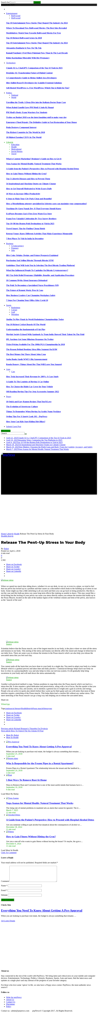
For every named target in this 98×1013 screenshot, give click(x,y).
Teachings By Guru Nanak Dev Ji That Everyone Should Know (33, 209)
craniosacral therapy (13, 708)
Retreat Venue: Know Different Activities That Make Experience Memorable (39, 234)
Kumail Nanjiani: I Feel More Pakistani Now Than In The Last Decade (37, 53)
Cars (13, 372)
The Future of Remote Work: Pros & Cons (24, 290)
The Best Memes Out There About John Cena (26, 354)
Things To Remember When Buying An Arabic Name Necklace (33, 411)
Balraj (6, 549)
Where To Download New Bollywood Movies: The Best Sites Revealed (36, 28)
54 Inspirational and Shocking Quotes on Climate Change (31, 184)
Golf (13, 312)
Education (15, 144)
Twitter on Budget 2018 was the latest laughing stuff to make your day (36, 117)
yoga (50, 708)
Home (3, 534)
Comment (5, 881)
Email (4, 890)
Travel (13, 154)
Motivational (16, 149)
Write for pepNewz (14, 997)
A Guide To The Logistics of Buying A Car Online (27, 382)
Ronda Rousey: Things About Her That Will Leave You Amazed (34, 364)
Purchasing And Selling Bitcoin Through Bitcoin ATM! (30, 260)
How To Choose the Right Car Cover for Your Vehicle (29, 387)
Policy (8, 1006)
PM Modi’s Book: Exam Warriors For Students (26, 112)
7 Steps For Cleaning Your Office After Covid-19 (27, 300)
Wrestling (15, 314)
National (14, 95)
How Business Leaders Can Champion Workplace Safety (30, 295)
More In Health (12, 737)
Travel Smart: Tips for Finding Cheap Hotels (25, 228)
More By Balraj (12, 735)
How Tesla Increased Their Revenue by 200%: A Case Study (32, 376)
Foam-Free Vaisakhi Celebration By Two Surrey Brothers (31, 219)
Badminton (15, 307)
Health (14, 147)
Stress (45, 708)
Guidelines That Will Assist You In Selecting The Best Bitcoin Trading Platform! (40, 265)
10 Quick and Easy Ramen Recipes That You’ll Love (28, 402)
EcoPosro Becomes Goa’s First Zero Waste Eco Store (29, 214)
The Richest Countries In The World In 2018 (25, 132)
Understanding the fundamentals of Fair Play (25, 329)
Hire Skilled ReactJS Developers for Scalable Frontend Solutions (34, 83)
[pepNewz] (8, 454)
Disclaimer (10, 1004)
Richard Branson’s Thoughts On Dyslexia (24, 728)
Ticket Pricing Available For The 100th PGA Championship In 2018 (35, 344)
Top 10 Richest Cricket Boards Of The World (25, 324)
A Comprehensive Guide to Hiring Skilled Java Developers (31, 78)
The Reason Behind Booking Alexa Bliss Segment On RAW (31, 349)
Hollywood (15, 18)
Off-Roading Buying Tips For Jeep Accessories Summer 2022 (32, 391)
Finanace (15, 248)
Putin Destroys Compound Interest (21, 127)
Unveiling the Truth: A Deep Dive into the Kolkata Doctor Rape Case (36, 102)
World (13, 97)
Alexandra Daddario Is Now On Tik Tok (23, 48)
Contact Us (10, 1002)
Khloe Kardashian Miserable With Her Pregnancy (28, 58)
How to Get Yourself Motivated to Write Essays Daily (29, 189)
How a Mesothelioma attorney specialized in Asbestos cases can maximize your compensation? (46, 204)
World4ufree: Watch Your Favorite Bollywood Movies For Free (33, 33)
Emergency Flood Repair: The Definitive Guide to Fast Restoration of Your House (41, 122)
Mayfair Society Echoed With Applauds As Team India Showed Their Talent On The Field (45, 334)
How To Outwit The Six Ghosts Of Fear (22, 731)
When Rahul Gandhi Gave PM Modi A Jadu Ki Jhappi (30, 107)
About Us (10, 1000)
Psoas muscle (38, 708)
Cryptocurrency (17, 246)
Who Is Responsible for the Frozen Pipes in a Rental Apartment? (40, 763)
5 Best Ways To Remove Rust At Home (26, 780)
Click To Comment (8, 852)
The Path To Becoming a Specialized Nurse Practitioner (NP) (32, 285)
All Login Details (8, 921)
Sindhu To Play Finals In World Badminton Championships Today (35, 319)
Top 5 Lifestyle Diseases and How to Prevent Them (28, 179)
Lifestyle (10, 534)
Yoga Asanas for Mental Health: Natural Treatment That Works (34, 164)
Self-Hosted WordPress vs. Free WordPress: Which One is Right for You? (37, 88)
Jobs (13, 250)
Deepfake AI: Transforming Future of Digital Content (29, 73)
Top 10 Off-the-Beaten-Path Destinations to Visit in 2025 (30, 223)
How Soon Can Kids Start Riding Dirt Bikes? (25, 421)
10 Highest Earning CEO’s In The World (23, 137)
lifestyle (29, 708)
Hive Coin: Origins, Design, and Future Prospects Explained (32, 255)
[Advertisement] (49, 477)
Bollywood (15, 16)
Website (4, 895)
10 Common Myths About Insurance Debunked (26, 280)
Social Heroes (16, 151)
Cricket (14, 310)
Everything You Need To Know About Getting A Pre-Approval (39, 746)
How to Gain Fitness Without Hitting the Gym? (26, 174)
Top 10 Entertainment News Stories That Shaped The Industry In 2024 (37, 23)
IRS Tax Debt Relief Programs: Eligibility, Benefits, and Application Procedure (40, 275)
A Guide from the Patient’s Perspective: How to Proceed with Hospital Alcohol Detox (42, 169)
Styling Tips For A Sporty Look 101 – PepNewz (26, 416)
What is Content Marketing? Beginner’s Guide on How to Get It (33, 159)
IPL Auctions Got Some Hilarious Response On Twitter (30, 339)
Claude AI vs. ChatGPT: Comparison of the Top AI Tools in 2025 (34, 68)
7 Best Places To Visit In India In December (25, 238)
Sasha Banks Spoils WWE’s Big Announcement (26, 359)
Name (4, 886)
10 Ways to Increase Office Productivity (23, 194)
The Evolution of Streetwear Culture (22, 406)
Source (9, 644)
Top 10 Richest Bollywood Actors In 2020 (24, 38)
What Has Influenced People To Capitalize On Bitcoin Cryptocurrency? (37, 270)
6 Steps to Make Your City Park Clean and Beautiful (29, 199)
